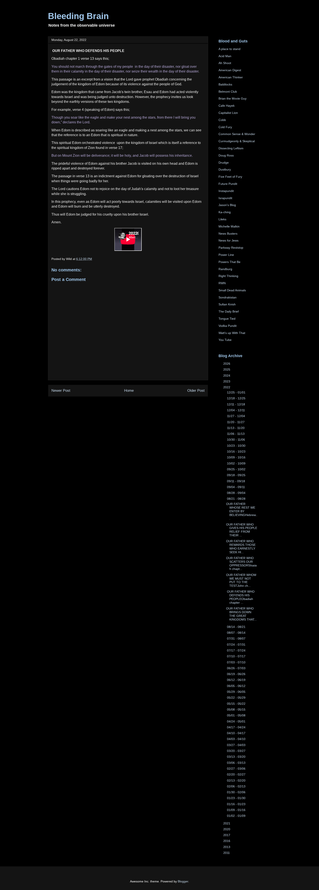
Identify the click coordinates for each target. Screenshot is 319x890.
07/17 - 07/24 (236, 650)
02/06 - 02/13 (236, 786)
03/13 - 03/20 (236, 756)
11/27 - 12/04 (236, 416)
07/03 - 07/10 (236, 662)
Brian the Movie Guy (233, 98)
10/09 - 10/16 (236, 457)
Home (129, 391)
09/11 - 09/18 (236, 481)
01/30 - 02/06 (236, 792)
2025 (227, 369)
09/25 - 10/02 (236, 469)
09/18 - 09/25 (236, 475)
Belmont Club (228, 91)
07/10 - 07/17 (236, 656)
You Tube (225, 340)
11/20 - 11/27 (236, 422)
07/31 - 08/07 (236, 638)
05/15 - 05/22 (236, 703)
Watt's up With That (232, 333)
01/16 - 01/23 (236, 804)
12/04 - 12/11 (236, 410)
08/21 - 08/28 (236, 498)
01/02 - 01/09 (236, 815)
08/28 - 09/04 (236, 493)
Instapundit (226, 191)
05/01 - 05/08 (236, 715)
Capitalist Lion (228, 112)
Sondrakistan (228, 297)
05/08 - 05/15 (236, 709)
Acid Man (225, 56)
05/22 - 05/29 (236, 697)
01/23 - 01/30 (236, 798)
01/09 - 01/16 (236, 810)
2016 (227, 841)
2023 (227, 381)
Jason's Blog (227, 205)
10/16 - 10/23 (236, 451)
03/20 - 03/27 (236, 751)
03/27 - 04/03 (236, 745)
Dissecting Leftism (231, 148)
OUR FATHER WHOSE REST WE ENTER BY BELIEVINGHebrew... (241, 511)
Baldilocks (225, 84)
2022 (227, 387)
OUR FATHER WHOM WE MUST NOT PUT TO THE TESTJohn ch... (241, 580)
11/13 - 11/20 (236, 428)
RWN (222, 283)
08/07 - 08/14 (236, 632)
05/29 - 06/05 (236, 691)
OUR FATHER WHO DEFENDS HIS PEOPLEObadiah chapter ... (240, 597)
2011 (227, 853)
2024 (227, 375)
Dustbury (225, 169)
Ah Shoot (225, 63)
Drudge (224, 162)
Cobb (222, 120)
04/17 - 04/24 (236, 727)
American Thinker (231, 77)
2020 (227, 829)
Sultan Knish (227, 304)
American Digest (230, 70)
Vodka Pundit (228, 325)
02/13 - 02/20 (236, 780)
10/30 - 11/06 (236, 439)
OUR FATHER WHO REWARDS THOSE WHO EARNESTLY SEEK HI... (241, 546)
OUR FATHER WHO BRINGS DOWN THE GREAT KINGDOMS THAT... (241, 614)
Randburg (225, 269)
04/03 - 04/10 (236, 739)
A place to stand (229, 49)
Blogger (183, 881)
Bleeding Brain (78, 16)
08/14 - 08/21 (236, 627)
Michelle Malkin (229, 226)
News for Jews (228, 240)
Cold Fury (225, 127)
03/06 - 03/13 (236, 762)
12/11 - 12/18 (236, 404)
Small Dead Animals (232, 290)
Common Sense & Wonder (237, 134)
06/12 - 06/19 (236, 680)
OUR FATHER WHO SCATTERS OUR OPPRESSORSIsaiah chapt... (241, 563)
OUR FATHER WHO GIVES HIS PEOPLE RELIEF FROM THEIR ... (241, 530)
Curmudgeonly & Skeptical (237, 141)
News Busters (228, 233)
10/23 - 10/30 (236, 445)
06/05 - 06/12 (236, 686)
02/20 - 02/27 (236, 774)
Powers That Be (229, 262)
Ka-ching (225, 212)
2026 (227, 363)
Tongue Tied (227, 318)
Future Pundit (228, 183)
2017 (227, 835)
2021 (227, 823)
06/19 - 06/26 (236, 674)
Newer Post (60, 391)
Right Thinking (228, 276)
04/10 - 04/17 (236, 733)
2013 (227, 847)
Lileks (222, 219)
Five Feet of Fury (230, 176)
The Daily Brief (229, 311)
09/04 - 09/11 (236, 487)
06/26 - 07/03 (236, 668)
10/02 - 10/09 (236, 463)
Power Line (226, 254)
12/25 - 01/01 (236, 392)
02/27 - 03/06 (236, 768)
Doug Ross (226, 155)
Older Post (196, 391)
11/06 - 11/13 (236, 433)
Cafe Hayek (227, 105)
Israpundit (225, 198)
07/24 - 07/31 (236, 644)
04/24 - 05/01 (236, 721)
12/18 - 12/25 (236, 398)
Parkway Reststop (231, 247)
